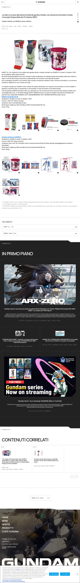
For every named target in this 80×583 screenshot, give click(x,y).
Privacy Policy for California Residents (12, 580)
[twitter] (78, 19)
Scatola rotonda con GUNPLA (11, 137)
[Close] (77, 574)
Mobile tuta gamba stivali (10, 97)
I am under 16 (65, 574)
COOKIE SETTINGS (11, 547)
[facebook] (78, 22)
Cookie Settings (54, 574)
